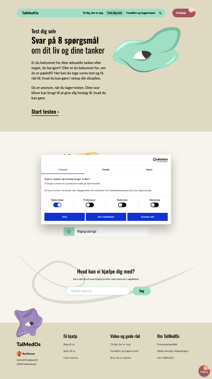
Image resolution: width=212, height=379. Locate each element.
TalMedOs (30, 13)
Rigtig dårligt (86, 231)
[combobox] (98, 291)
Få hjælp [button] (181, 12)
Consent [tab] (62, 169)
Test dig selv (114, 12)
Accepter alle (147, 216)
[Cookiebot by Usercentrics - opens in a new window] (155, 160)
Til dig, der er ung (93, 12)
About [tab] (149, 169)
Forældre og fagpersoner (140, 12)
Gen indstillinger (106, 216)
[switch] (90, 205)
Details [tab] (106, 169)
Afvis (64, 216)
